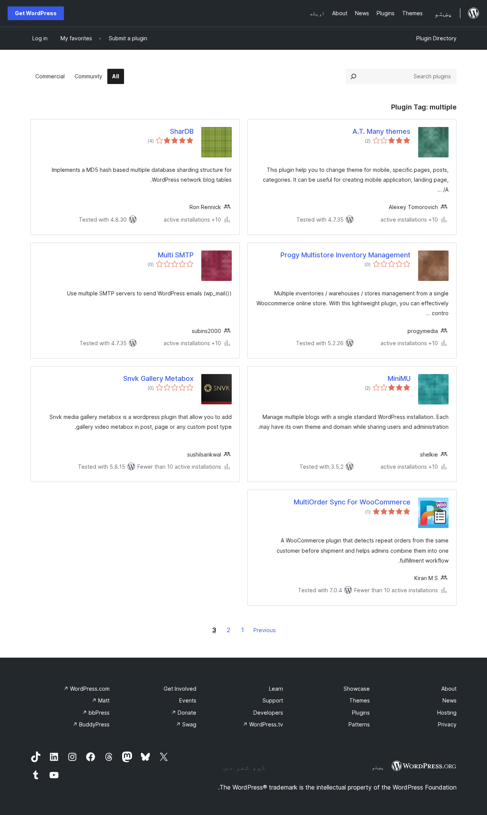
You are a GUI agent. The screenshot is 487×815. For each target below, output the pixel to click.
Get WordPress (36, 13)
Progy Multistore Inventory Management (345, 255)
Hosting (447, 712)
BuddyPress (91, 724)
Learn (276, 688)
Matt (101, 700)
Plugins (361, 712)
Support (273, 700)
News (449, 700)
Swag (186, 724)
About (449, 688)
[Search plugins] (353, 76)
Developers (268, 712)
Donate (183, 712)
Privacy (447, 724)
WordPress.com (87, 688)
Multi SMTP (176, 255)
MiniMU (399, 378)
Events (187, 700)
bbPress (96, 712)
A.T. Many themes (381, 131)
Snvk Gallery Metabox (158, 378)
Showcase (357, 688)
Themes (359, 700)
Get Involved (180, 688)
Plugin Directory (436, 38)
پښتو (378, 767)
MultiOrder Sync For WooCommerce (352, 502)
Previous (264, 630)
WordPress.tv (263, 724)
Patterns (359, 724)
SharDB (182, 131)
